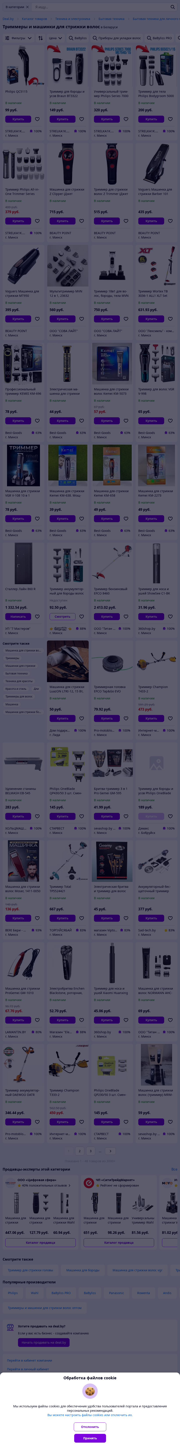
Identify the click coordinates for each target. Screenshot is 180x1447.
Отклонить (90, 1427)
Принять (90, 1438)
